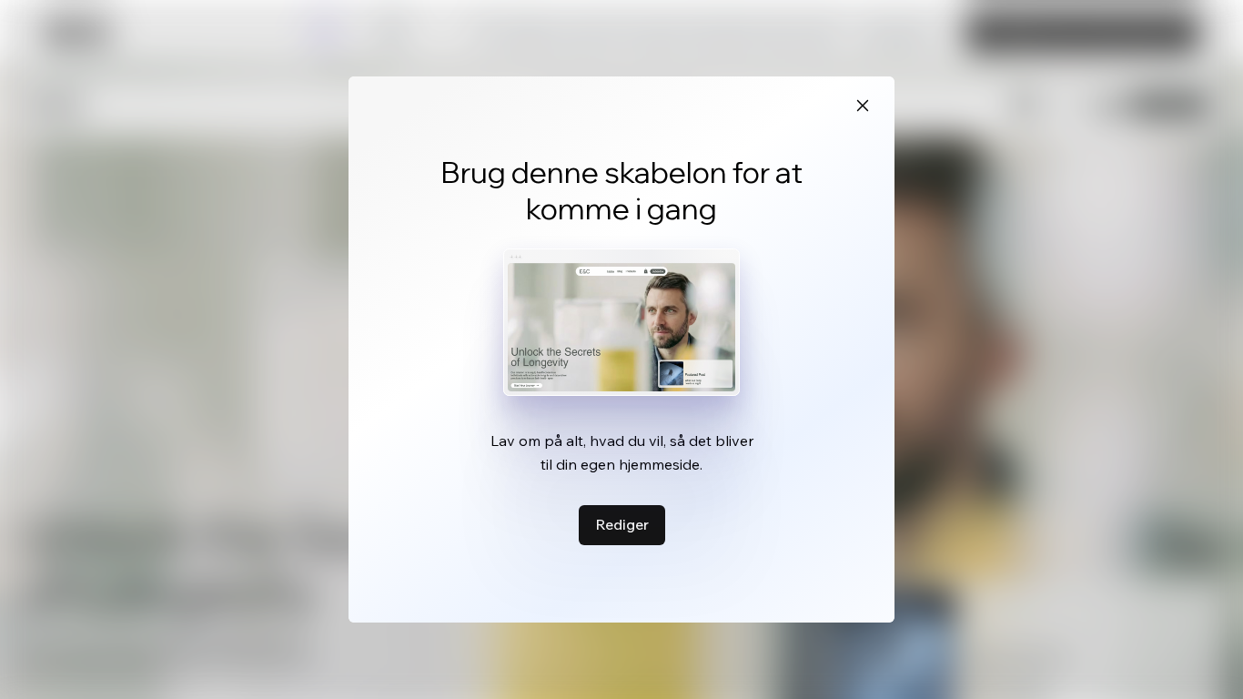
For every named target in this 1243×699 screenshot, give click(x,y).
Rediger (622, 524)
